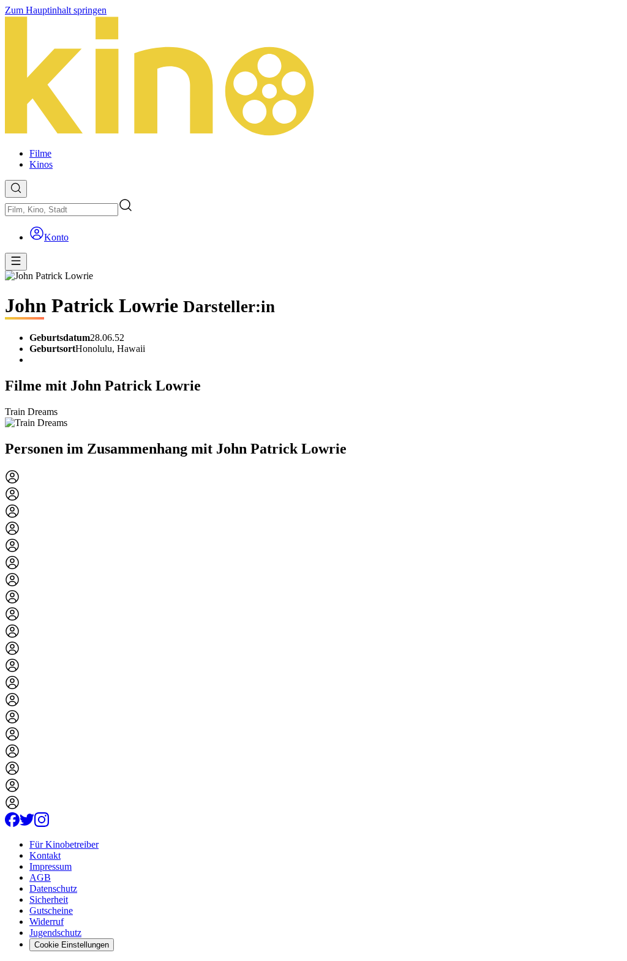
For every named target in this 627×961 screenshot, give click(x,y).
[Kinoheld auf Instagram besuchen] (41, 823)
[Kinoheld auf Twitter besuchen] (27, 823)
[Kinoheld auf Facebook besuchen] (12, 823)
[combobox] (61, 209)
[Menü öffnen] (16, 262)
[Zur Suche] (16, 189)
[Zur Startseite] (313, 77)
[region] (313, 417)
